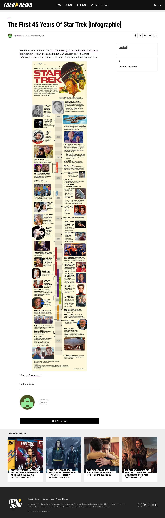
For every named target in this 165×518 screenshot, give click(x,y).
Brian (19, 36)
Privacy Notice (62, 499)
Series (104, 4)
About (30, 499)
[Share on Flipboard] (145, 35)
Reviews (68, 4)
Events (94, 4)
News (58, 4)
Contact (38, 499)
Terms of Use (48, 499)
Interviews (81, 4)
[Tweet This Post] (140, 35)
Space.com (34, 375)
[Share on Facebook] (135, 35)
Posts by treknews (128, 66)
